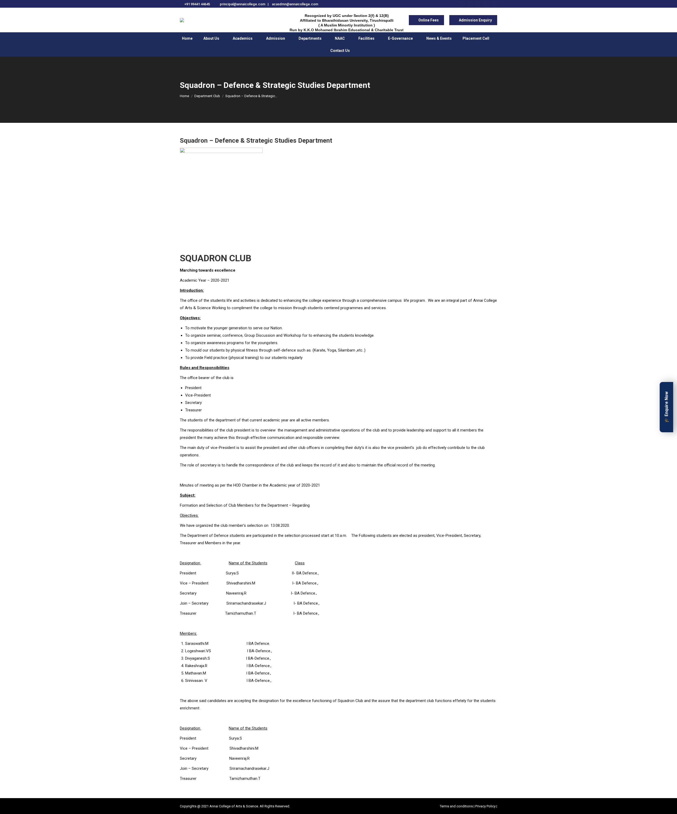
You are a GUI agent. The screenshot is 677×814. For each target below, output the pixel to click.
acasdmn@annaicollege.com (295, 4)
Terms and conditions (457, 806)
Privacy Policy (485, 806)
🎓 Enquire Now (666, 407)
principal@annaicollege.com (242, 4)
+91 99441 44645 (197, 4)
